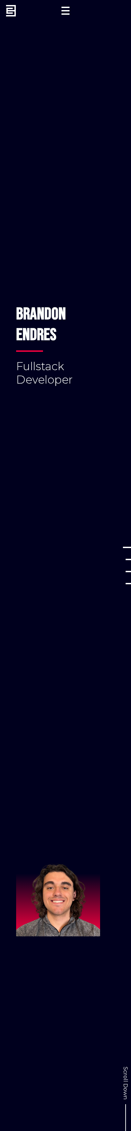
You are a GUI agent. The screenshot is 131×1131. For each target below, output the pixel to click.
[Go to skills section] (128, 571)
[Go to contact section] (128, 583)
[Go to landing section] (127, 547)
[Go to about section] (128, 559)
